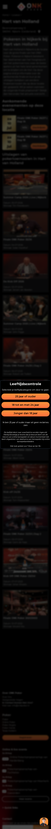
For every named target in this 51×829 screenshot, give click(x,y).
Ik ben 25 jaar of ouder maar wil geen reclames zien (26, 424)
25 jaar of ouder (25, 396)
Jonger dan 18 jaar (26, 413)
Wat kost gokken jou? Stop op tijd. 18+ (25, 446)
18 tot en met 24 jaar (25, 404)
